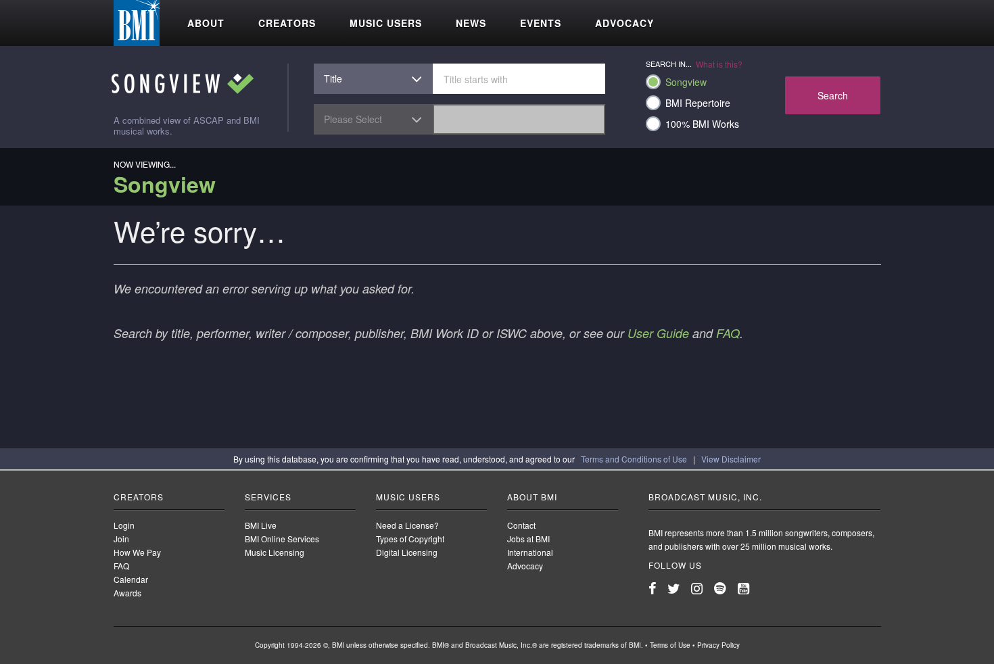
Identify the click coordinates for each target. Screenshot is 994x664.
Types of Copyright (410, 538)
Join (121, 538)
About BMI (532, 496)
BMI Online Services (282, 538)
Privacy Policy (718, 645)
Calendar (131, 579)
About (205, 23)
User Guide (658, 333)
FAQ (728, 333)
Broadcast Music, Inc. (705, 496)
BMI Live (261, 525)
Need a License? (407, 525)
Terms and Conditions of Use (634, 459)
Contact (521, 525)
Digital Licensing (406, 552)
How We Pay (137, 552)
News (471, 23)
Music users (386, 23)
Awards (127, 592)
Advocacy (624, 23)
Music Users (408, 496)
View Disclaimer (731, 459)
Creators (287, 23)
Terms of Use (670, 645)
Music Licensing (274, 552)
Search (833, 95)
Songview (686, 82)
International (530, 552)
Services (268, 496)
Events (540, 23)
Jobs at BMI (528, 538)
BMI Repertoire (697, 103)
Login (124, 525)
